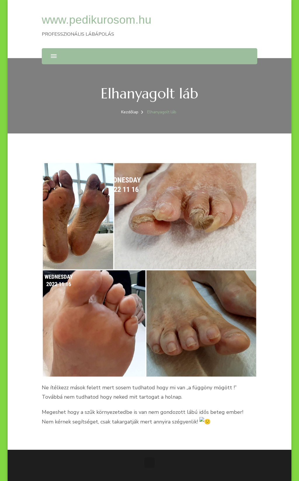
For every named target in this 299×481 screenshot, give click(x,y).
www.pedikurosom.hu (96, 19)
